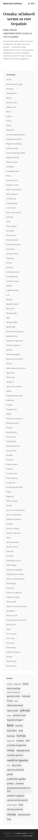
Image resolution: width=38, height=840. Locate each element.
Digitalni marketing (13, 144)
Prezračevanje (12, 478)
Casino (9, 116)
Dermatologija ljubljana (15, 134)
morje (10, 750)
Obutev (9, 363)
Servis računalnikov (14, 515)
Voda (8, 629)
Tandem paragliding (14, 570)
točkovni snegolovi (15, 795)
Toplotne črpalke (13, 597)
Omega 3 (9, 382)
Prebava (9, 469)
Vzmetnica (10, 643)
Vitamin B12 (11, 624)
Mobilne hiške (11, 322)
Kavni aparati (11, 226)
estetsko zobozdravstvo (13, 692)
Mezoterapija (11, 313)
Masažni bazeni (12, 304)
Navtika (9, 350)
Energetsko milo (12, 171)
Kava (8, 221)
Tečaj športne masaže (15, 574)
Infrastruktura (12, 194)
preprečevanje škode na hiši (18, 789)
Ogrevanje (10, 373)
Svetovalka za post (13, 560)
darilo (25, 684)
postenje (20, 783)
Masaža (9, 299)
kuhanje (11, 736)
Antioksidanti (11, 93)
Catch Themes (28, 836)
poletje (10, 783)
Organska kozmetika (14, 395)
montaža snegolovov (16, 745)
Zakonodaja (11, 647)
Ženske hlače (11, 661)
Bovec (8, 112)
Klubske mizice (12, 240)
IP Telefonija (11, 199)
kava (10, 725)
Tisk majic (10, 588)
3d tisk (9, 79)
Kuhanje (9, 267)
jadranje (25, 710)
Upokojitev (10, 611)
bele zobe (9, 684)
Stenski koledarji (12, 542)
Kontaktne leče (12, 254)
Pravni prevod (12, 464)
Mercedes (10, 308)
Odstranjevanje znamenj (16, 368)
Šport (8, 537)
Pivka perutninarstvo (14, 418)
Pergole (9, 405)
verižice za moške (12, 805)
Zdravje (9, 657)
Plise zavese (11, 437)
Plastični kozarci (12, 423)
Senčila (9, 505)
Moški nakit (10, 327)
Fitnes (8, 176)
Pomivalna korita (13, 446)
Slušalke (9, 524)
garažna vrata (13, 696)
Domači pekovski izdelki (15, 153)
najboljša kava (23, 750)
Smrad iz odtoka (12, 528)
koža (21, 730)
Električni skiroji (12, 157)
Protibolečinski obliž (14, 487)
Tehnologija (11, 583)
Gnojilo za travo (12, 185)
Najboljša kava (12, 336)
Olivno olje (10, 377)
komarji (19, 725)
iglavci (16, 701)
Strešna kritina (12, 547)
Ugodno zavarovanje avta (16, 606)
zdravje (11, 814)
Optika (9, 391)
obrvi (8, 765)
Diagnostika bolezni (14, 139)
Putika (8, 492)
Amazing (9, 89)
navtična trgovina (17, 760)
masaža (20, 740)
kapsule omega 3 (15, 720)
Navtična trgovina (13, 345)
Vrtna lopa (10, 638)
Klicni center (11, 235)
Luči (8, 295)
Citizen (9, 121)
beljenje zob (17, 684)
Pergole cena (11, 409)
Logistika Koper (12, 290)
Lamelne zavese (12, 281)
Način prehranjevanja (14, 331)
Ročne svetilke (12, 501)
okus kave (16, 765)
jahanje (9, 715)
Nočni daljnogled (13, 354)
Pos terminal (11, 450)
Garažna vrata (12, 180)
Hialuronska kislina (13, 189)
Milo (8, 318)
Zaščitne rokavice (13, 652)
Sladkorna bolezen (13, 519)
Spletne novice (12, 3)
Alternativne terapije (14, 84)
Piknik (8, 414)
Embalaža (10, 167)
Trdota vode (11, 602)
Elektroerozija (11, 162)
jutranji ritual (19, 715)
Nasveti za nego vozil (14, 341)
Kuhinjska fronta (12, 272)
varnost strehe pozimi (17, 800)
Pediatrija (10, 400)
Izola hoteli (10, 208)
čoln (9, 819)
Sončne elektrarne (13, 533)
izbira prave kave (15, 705)
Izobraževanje (11, 203)
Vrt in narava (11, 634)
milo (28, 740)
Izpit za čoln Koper (13, 212)
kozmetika (12, 730)
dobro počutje (13, 688)
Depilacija (10, 130)
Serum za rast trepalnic (15, 510)
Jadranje (9, 217)
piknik (10, 774)
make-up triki (10, 741)
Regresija (10, 496)
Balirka (9, 98)
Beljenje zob (11, 107)
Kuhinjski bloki (12, 276)
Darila (8, 125)
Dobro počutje (12, 148)
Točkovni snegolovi (13, 592)
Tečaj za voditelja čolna (15, 579)
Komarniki (10, 249)
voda (20, 804)
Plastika (9, 428)
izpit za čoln (12, 710)
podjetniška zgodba (16, 779)
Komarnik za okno (13, 244)
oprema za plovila (15, 769)
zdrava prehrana (15, 809)
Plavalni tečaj (11, 432)
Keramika (10, 231)
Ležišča (9, 286)
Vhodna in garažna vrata (16, 620)
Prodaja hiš (10, 483)
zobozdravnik (24, 814)
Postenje (9, 460)
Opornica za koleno (14, 386)
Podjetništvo (11, 441)
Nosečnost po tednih (14, 359)
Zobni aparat (11, 666)
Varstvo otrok (11, 615)
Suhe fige (10, 551)
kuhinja (21, 735)
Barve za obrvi (12, 102)
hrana (10, 700)
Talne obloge (11, 565)
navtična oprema (15, 755)
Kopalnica (10, 258)
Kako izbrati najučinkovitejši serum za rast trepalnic (17, 33)
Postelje (9, 455)
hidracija (26, 696)
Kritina (9, 263)
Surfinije (9, 556)
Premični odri (11, 473)
